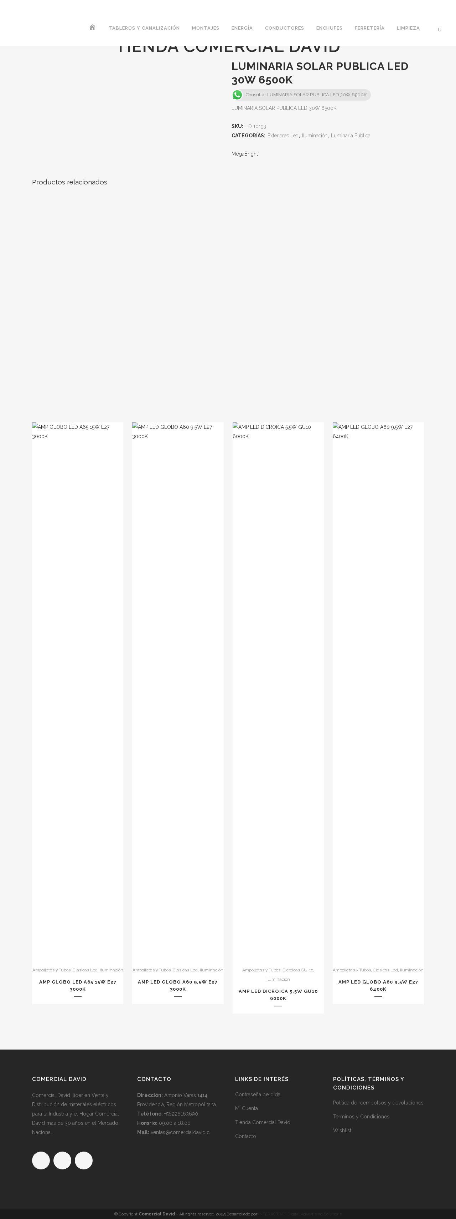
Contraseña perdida (257, 1094)
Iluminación (111, 969)
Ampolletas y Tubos (51, 969)
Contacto (245, 1136)
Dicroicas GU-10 (298, 969)
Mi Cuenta (246, 1108)
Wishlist (342, 1130)
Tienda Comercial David (262, 1122)
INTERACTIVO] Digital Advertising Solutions (300, 1214)
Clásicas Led (85, 969)
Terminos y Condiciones (361, 1116)
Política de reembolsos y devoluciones (378, 1103)
